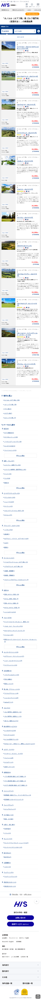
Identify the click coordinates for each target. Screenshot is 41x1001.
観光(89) (6, 428)
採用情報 (18, 941)
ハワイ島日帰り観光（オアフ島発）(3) (15, 776)
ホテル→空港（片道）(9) (11, 599)
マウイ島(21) (7, 409)
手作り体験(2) (8, 679)
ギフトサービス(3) (9, 735)
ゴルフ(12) (7, 708)
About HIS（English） (8, 941)
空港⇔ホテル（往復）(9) (11, 603)
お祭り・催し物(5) (9, 824)
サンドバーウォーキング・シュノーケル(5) (16, 843)
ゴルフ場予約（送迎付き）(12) (12, 712)
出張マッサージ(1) (9, 767)
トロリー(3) (7, 867)
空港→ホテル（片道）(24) (11, 594)
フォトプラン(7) (8, 805)
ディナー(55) (7, 474)
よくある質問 (15, 957)
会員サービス (32, 6)
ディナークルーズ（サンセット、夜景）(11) (16, 622)
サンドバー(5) (8, 839)
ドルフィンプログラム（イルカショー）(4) (16, 579)
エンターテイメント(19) (11, 652)
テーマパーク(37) (9, 558)
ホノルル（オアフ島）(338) (12, 400)
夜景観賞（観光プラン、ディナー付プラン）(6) (17, 795)
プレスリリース (13, 938)
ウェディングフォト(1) (10, 876)
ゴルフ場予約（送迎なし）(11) (12, 716)
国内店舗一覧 (28, 983)
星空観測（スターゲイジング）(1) (13, 799)
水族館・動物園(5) (9, 571)
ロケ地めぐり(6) (8, 815)
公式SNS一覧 (24, 957)
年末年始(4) (7, 828)
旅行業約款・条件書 (7, 949)
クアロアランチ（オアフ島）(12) (13, 566)
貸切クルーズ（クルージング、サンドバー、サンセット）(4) (20, 640)
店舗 (27, 6)
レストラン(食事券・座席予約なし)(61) (15, 469)
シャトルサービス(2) (10, 612)
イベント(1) (7, 833)
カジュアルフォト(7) (10, 809)
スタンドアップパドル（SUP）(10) (14, 510)
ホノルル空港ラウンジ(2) (11, 739)
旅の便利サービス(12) (10, 726)
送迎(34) (6, 590)
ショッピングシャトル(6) (11, 698)
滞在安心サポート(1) (10, 882)
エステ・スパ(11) (9, 749)
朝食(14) (6, 483)
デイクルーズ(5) (8, 635)
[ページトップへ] (36, 901)
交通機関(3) (7, 863)
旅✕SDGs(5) (7, 853)
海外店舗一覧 (7, 983)
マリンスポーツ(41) (9, 497)
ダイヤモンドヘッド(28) (11, 437)
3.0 (26, 135)
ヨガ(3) (6, 543)
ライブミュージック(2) (10, 665)
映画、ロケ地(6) (8, 819)
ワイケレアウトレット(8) (11, 693)
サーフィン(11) (8, 506)
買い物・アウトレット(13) (12, 689)
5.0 (26, 191)
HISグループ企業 (24, 938)
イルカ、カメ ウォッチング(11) (13, 626)
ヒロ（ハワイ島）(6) (10, 418)
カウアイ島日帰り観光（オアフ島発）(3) (15, 785)
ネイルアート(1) (8, 762)
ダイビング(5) (8, 515)
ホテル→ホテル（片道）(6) (12, 607)
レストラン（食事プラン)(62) (12, 465)
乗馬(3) (6, 547)
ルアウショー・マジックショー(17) (14, 656)
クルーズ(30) (7, 617)
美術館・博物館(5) (9, 575)
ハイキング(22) (8, 529)
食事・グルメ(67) (9, 461)
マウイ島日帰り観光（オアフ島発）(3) (15, 781)
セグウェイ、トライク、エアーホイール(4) (16, 538)
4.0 (26, 78)
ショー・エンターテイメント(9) (13, 660)
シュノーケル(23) (9, 502)
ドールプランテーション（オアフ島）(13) (16, 562)
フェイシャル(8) (8, 758)
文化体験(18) (7, 671)
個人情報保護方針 (20, 949)
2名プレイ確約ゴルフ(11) (11, 721)
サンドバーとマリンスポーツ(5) (13, 847)
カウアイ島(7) (8, 413)
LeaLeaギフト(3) (8, 702)
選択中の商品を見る (33, 13)
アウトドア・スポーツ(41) (12, 525)
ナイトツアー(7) (8, 791)
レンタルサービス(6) (10, 730)
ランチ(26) (7, 478)
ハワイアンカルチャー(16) (11, 675)
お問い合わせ (27, 894)
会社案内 (4, 938)
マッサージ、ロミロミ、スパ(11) (13, 753)
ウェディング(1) (8, 872)
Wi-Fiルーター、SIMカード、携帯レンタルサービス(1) (19, 744)
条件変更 (6, 31)
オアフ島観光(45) (9, 433)
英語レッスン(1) (8, 683)
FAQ (21, 894)
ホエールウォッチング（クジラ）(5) (14, 630)
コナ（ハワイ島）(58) (10, 404)
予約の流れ (15, 894)
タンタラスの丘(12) (9, 446)
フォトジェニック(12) (10, 450)
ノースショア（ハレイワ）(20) (12, 441)
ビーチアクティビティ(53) (12, 493)
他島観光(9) (7, 772)
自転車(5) (6, 534)
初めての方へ (6, 957)
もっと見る (21, 455)
